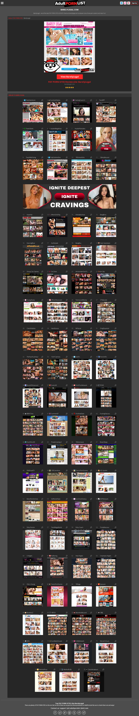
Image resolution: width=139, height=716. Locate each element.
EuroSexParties (55, 100)
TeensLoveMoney (81, 300)
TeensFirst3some (56, 584)
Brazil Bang (103, 442)
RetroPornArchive (32, 499)
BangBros (103, 215)
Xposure (103, 584)
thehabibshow (80, 215)
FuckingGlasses (105, 414)
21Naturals (103, 300)
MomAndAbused (81, 613)
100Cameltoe (55, 470)
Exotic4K (54, 385)
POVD (102, 385)
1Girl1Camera (55, 357)
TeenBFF (102, 100)
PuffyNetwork (80, 641)
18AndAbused (104, 157)
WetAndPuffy (67, 669)
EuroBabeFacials (56, 641)
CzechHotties (31, 328)
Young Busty (31, 300)
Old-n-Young (31, 584)
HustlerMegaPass (56, 129)
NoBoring (54, 556)
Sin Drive (54, 271)
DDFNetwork (104, 499)
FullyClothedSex (55, 157)
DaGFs (78, 357)
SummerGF (55, 414)
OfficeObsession (56, 300)
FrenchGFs (103, 357)
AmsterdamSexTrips (82, 271)
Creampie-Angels (105, 556)
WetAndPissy (43, 669)
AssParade (54, 243)
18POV (53, 613)
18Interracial (80, 442)
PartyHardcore (30, 100)
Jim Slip (102, 271)
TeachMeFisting (31, 157)
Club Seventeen (105, 243)
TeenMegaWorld (56, 527)
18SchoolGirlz (80, 157)
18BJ (101, 613)
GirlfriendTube (55, 499)
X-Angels (29, 556)
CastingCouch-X (80, 100)
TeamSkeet (29, 129)
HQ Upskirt (103, 470)
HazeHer (29, 215)
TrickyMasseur (104, 527)
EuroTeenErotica (81, 499)
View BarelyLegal (70, 76)
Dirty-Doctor (31, 527)
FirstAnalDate (80, 414)
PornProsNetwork (81, 385)
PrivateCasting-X (56, 442)
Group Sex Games (33, 271)
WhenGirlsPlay (55, 215)
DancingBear (31, 243)
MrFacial (78, 328)
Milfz (28, 641)
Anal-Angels (79, 556)
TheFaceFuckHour (32, 357)
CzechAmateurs (93, 669)
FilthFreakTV (30, 470)
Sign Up (134, 3)
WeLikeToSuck (104, 641)
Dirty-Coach (79, 527)
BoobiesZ (30, 613)
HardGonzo (55, 328)
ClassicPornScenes (82, 470)
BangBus (78, 243)
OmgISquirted (104, 328)
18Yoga (78, 584)
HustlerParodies (80, 129)
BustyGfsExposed (32, 385)
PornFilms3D (31, 442)
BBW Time (30, 414)
